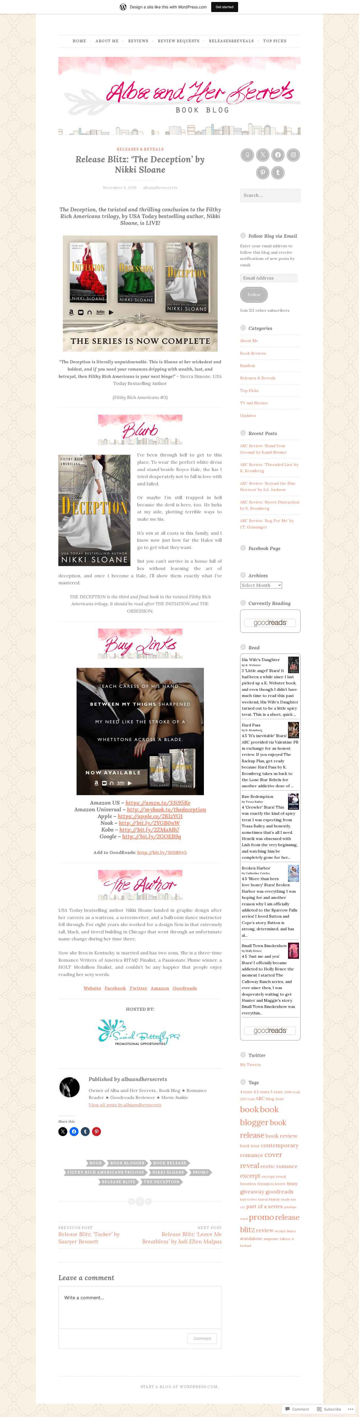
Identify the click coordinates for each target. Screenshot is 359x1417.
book (95, 1163)
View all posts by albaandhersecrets (125, 1104)
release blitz (118, 1182)
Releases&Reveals (231, 41)
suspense (271, 1239)
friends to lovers (271, 1183)
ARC (260, 1098)
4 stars (246, 1092)
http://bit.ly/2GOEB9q (151, 836)
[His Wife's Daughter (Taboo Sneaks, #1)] (293, 671)
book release (170, 1163)
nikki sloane (168, 1172)
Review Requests (178, 41)
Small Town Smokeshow (264, 945)
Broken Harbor (256, 868)
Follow (254, 294)
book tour (250, 1145)
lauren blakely (269, 1199)
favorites (248, 1183)
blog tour (275, 1098)
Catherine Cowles (258, 873)
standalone (251, 1238)
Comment (202, 1338)
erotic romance (279, 1166)
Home (79, 41)
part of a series (264, 1206)
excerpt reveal (274, 1176)
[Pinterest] (263, 172)
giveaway (252, 1191)
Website (92, 988)
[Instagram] (293, 155)
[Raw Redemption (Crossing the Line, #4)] (293, 808)
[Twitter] (263, 155)
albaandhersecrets (160, 187)
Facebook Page (264, 548)
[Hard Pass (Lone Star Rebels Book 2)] (293, 736)
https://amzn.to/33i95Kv (158, 802)
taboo (285, 1238)
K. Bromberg (254, 730)
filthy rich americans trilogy (105, 1172)
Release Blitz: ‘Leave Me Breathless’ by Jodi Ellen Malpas (182, 1235)
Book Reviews (253, 353)
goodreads (279, 1191)
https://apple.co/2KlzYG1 (150, 816)
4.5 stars (262, 1091)
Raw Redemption (257, 796)
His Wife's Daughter (261, 659)
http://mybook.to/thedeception (166, 809)
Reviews (138, 41)
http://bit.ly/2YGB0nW (149, 822)
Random (247, 365)
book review (282, 1135)
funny (292, 1183)
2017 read (247, 1099)
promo (201, 1172)
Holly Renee (254, 951)
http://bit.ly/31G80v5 (162, 852)
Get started (225, 7)
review (265, 1230)
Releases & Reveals (140, 149)
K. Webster (253, 665)
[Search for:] (270, 195)
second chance (285, 1231)
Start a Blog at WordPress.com (179, 1386)
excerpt (250, 1176)
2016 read (292, 1092)
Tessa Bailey (254, 802)
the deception (162, 1182)
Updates (248, 415)
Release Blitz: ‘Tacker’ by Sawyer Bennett (88, 1235)
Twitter (138, 988)
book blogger (127, 1163)
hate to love (248, 1199)
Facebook (115, 988)
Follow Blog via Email (272, 236)
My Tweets (250, 1064)
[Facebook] (278, 155)
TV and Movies (254, 402)
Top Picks (274, 41)
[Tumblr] (278, 172)
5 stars (277, 1091)
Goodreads (184, 988)
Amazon (160, 988)
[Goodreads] (247, 155)
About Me (107, 41)
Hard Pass (251, 725)
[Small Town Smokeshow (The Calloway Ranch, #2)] (293, 957)
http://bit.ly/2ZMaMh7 (149, 829)
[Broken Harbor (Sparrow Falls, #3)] (293, 880)
